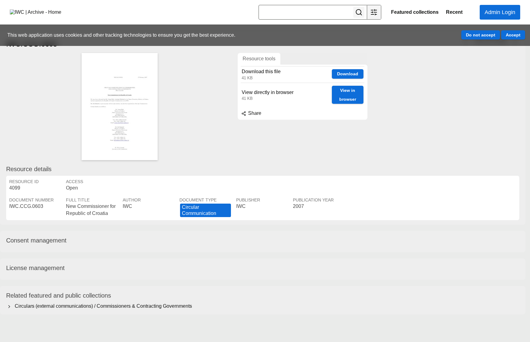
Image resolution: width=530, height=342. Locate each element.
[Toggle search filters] (374, 12)
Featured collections (415, 12)
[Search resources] (358, 12)
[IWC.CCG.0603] (119, 106)
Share (254, 113)
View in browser (347, 95)
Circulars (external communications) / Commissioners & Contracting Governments (102, 306)
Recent (454, 12)
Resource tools (259, 58)
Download (347, 73)
